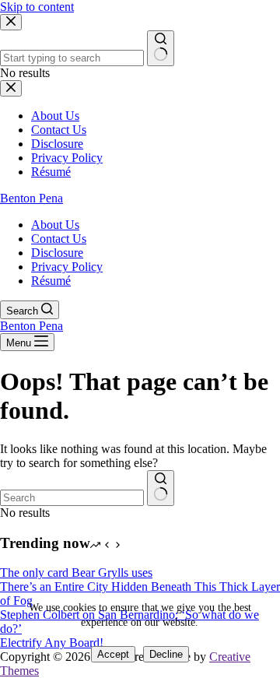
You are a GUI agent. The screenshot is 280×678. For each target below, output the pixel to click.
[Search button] (160, 488)
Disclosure (57, 252)
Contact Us (58, 238)
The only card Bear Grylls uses (76, 572)
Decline (166, 654)
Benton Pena (31, 198)
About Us (55, 224)
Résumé (51, 280)
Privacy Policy (67, 266)
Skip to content (37, 6)
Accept (113, 654)
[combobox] (72, 498)
